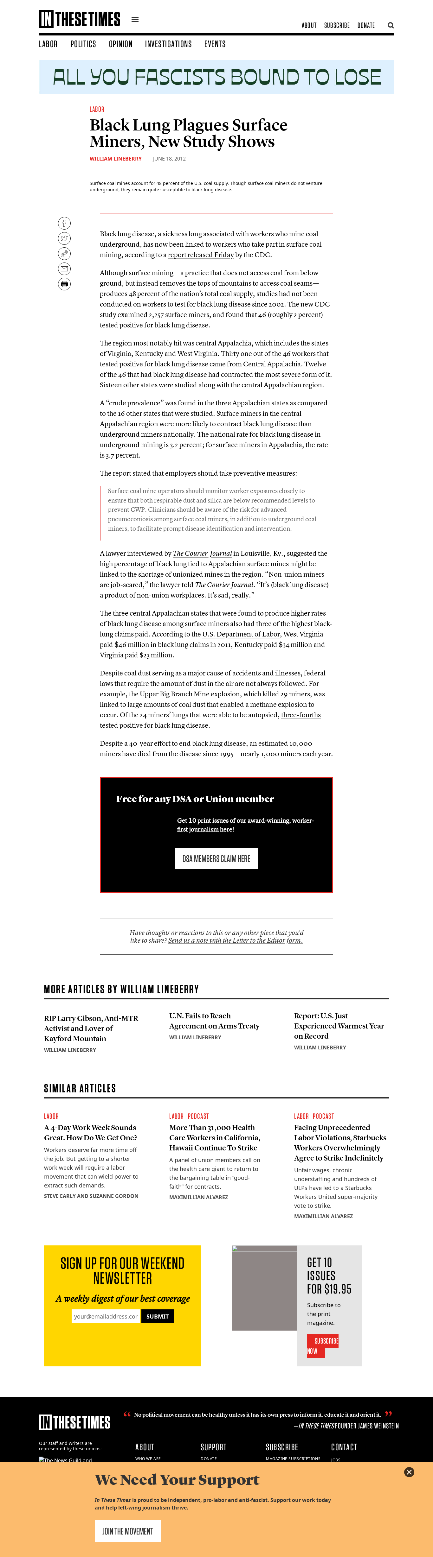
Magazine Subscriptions (293, 1458)
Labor (48, 43)
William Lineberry (116, 158)
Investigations (168, 43)
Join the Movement (127, 1531)
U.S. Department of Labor (241, 634)
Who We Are (148, 1458)
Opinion (121, 43)
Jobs (335, 1460)
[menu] (135, 20)
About (309, 25)
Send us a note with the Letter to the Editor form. (235, 940)
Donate (366, 25)
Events (215, 43)
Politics (83, 43)
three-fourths (301, 714)
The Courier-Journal (202, 553)
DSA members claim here (216, 858)
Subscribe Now (323, 1346)
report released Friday (201, 254)
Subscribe (337, 25)
